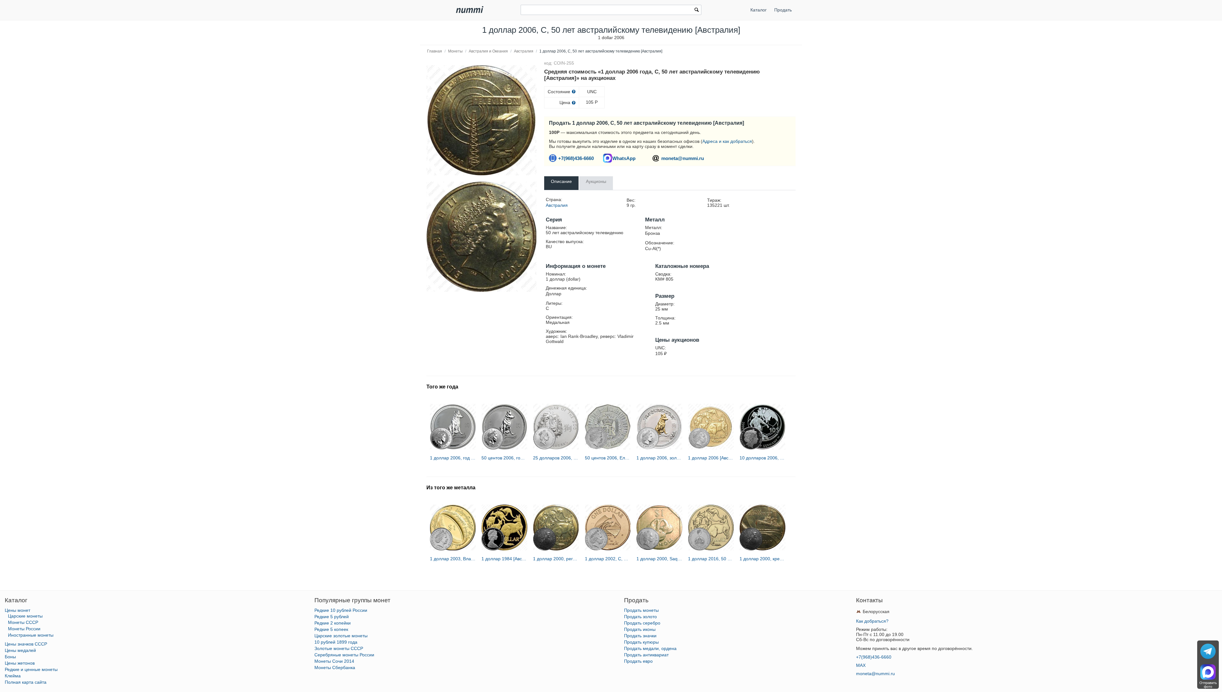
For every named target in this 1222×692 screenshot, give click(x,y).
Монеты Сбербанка (334, 667)
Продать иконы (640, 629)
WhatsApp (624, 158)
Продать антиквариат (646, 654)
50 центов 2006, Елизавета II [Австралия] (608, 457)
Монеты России (24, 628)
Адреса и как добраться (727, 141)
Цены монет (17, 610)
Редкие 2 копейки (332, 623)
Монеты (455, 51)
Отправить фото (1208, 685)
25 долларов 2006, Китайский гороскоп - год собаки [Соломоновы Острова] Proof (556, 457)
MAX (861, 665)
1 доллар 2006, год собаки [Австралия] (453, 457)
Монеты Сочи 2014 (334, 661)
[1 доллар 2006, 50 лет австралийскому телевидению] (481, 120)
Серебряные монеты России (344, 654)
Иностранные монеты (30, 635)
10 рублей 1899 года (335, 642)
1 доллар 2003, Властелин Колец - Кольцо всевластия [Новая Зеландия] (453, 558)
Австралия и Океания (488, 51)
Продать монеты (641, 610)
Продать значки (640, 635)
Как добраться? (872, 621)
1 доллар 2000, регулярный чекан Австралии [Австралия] (556, 558)
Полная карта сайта (25, 682)
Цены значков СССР (26, 644)
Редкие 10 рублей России (340, 610)
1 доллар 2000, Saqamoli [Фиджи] (659, 558)
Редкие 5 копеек (331, 629)
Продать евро (638, 661)
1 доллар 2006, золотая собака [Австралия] (659, 457)
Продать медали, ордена (650, 648)
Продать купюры (641, 642)
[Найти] (696, 10)
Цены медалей (20, 650)
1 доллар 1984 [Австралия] (504, 558)
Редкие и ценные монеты (31, 669)
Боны (10, 656)
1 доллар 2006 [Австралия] (711, 457)
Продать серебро (642, 623)
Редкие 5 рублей (331, 616)
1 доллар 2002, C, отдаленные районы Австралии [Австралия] (608, 558)
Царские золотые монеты (341, 635)
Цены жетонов (20, 663)
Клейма (13, 675)
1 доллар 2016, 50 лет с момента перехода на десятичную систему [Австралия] (711, 558)
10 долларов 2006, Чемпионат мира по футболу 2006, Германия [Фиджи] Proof (762, 457)
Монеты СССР (23, 622)
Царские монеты (25, 616)
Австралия (523, 51)
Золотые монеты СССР (338, 648)
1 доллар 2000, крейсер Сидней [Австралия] (762, 558)
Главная (434, 51)
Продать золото (640, 616)
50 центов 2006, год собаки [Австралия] (504, 457)
